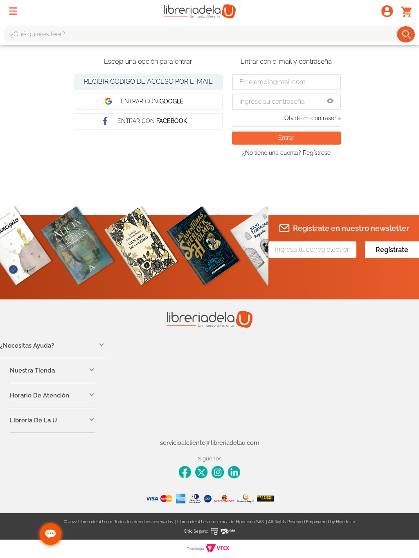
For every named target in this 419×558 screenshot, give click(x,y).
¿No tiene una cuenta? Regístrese (286, 153)
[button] (330, 102)
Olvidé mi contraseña (312, 118)
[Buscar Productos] (406, 34)
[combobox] (209, 34)
